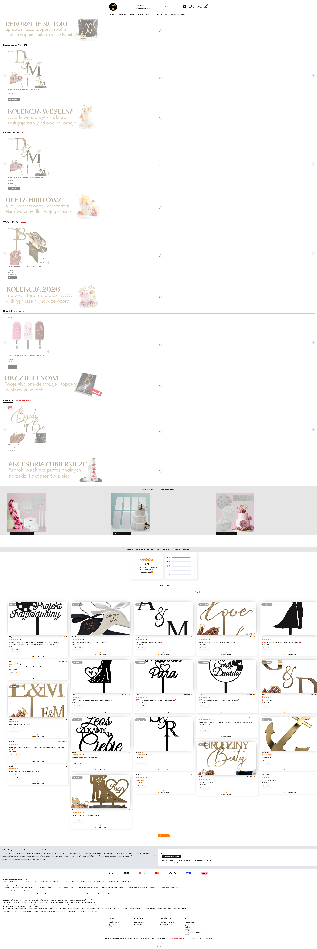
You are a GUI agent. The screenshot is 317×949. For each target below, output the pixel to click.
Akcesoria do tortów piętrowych (22, 534)
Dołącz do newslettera (171, 856)
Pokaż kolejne (163, 835)
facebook (188, 927)
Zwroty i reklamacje (114, 921)
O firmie (187, 924)
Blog (186, 926)
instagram (188, 929)
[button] (184, 6)
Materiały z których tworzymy (193, 931)
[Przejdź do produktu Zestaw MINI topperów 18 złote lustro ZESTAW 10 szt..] (28, 246)
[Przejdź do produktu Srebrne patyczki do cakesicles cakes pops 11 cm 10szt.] (28, 335)
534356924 (141, 5)
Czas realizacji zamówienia (167, 924)
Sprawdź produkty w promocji (23, 400)
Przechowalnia (138, 924)
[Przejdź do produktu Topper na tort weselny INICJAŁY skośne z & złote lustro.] (28, 69)
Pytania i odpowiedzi (114, 922)
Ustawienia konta (139, 922)
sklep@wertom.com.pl (144, 8)
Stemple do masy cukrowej (227, 534)
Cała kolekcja (26, 133)
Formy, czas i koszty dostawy (168, 922)
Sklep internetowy (158, 946)
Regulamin (112, 924)
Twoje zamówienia (139, 921)
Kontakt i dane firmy (190, 921)
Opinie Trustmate (189, 922)
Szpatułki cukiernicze (122, 534)
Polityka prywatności (114, 926)
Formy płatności (164, 921)
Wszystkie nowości (19, 311)
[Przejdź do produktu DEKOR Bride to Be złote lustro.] (28, 424)
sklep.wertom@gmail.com (179, 938)
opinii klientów (146, 567)
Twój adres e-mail (166, 854)
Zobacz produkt (14, 99)
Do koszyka (12, 277)
